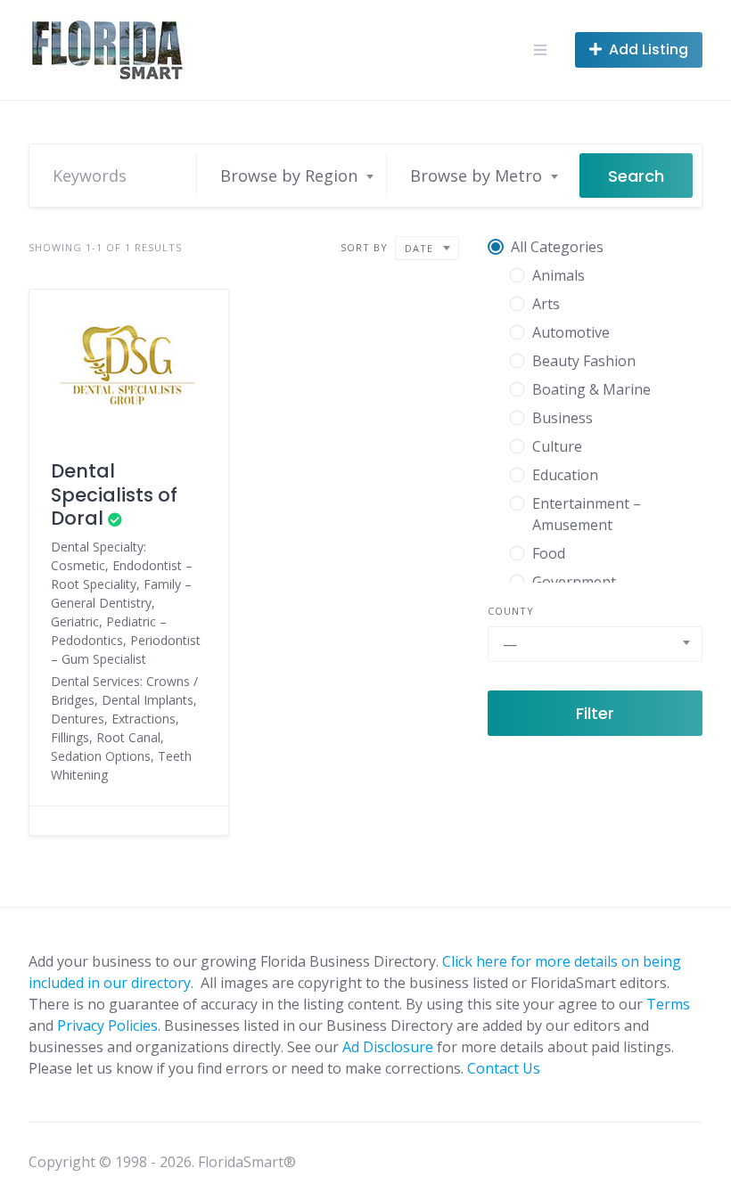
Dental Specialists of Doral (114, 494)
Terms (668, 1004)
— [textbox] (510, 644)
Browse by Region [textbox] (288, 175)
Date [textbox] (419, 248)
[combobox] (296, 175)
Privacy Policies (107, 1025)
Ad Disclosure (387, 1047)
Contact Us (503, 1068)
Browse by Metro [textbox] (476, 175)
